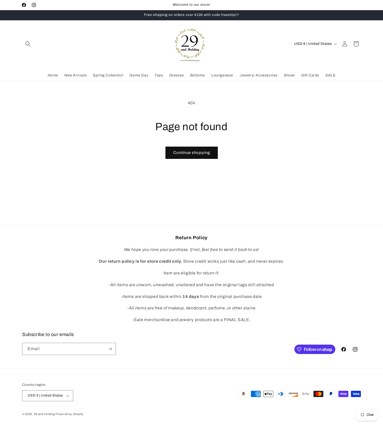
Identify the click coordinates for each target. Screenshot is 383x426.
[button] (28, 44)
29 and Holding (44, 414)
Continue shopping (191, 153)
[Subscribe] (110, 349)
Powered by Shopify (69, 414)
